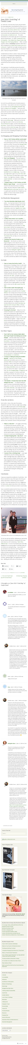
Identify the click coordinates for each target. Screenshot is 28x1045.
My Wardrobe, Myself (20, 914)
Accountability (5, 977)
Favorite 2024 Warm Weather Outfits (9, 931)
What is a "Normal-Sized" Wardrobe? (9, 952)
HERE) (10, 361)
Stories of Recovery (6, 1017)
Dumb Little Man (10, 387)
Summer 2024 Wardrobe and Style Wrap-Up (11, 933)
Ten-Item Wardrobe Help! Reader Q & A (14, 201)
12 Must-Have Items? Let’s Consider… (14, 218)
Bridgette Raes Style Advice (7, 988)
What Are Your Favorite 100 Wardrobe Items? (11, 946)
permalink (23, 572)
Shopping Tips (5, 1015)
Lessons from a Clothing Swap (12, 453)
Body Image (4, 986)
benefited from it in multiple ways (11, 172)
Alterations (4, 979)
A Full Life (4, 975)
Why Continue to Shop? (7, 963)
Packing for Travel (5, 1004)
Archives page (10, 120)
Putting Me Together (16, 249)
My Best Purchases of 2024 (7, 926)
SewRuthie (10, 592)
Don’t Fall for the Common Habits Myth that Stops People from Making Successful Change (15, 335)
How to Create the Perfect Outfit (13, 263)
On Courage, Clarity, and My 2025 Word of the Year (12, 925)
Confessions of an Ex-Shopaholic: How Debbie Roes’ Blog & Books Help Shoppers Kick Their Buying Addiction (13, 40)
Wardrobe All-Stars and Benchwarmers (10, 1019)
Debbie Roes (10, 17)
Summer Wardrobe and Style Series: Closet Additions (13, 934)
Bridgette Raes (7, 291)
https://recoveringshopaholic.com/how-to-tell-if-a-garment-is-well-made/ (18, 805)
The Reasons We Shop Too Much (8, 948)
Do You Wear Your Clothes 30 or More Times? (11, 960)
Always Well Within (11, 367)
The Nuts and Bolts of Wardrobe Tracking (10, 958)
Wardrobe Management (7, 1021)
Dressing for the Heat (10, 310)
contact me (8, 486)
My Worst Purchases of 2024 (8, 928)
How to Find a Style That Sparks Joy (13, 287)
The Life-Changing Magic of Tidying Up (16, 370)
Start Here (13, 127)
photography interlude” (17, 106)
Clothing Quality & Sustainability (8, 990)
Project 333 (20, 160)
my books (5, 35)
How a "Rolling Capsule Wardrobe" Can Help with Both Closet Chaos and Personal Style (13, 955)
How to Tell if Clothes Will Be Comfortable (15, 139)
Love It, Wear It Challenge (7, 997)
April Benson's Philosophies (8, 981)
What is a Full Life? (9, 423)
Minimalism (4, 999)
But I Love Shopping (9, 158)
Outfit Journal (5, 1001)
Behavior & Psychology (7, 984)
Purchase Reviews (5, 1010)
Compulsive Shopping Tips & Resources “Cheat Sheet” (13, 950)
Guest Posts (4, 992)
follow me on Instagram (10, 108)
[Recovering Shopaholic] (14, 14)
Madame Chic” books (20, 208)
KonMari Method (5, 995)
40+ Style (12, 275)
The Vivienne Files (8, 236)
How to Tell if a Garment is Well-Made (9, 943)
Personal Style (5, 1006)
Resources (7, 123)
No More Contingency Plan (7, 930)
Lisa (9, 687)
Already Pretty (23, 144)
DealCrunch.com (13, 35)
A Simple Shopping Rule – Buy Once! (13, 435)
